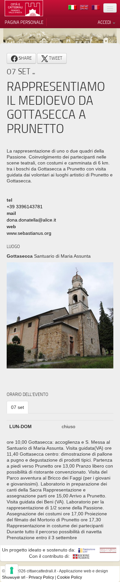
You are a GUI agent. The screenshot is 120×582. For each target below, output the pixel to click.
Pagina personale (24, 22)
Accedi (105, 22)
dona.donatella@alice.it (31, 220)
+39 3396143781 (25, 206)
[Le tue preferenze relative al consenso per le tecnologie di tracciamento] (11, 570)
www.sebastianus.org (29, 233)
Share (25, 58)
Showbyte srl (13, 577)
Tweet (55, 58)
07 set (17, 407)
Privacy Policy (41, 577)
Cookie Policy (69, 577)
